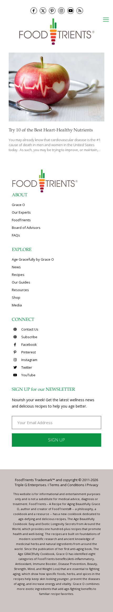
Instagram (28, 359)
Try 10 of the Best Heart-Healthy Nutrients (51, 130)
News (16, 267)
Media (17, 305)
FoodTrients (21, 220)
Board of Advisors (26, 227)
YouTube (27, 375)
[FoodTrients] (56, 31)
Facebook (28, 344)
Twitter (26, 367)
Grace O (18, 204)
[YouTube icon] (70, 10)
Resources (20, 289)
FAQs (16, 235)
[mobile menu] (105, 19)
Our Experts (21, 212)
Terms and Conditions (66, 484)
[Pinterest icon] (52, 10)
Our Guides (21, 282)
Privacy (92, 484)
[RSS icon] (79, 10)
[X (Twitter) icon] (43, 10)
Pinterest (28, 352)
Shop (16, 297)
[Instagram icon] (61, 10)
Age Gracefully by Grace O (33, 259)
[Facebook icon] (33, 10)
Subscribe (28, 337)
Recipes (18, 274)
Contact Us (29, 329)
